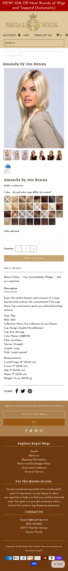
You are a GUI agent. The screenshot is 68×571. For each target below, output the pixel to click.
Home (6, 52)
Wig (14, 52)
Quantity (8, 249)
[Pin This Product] (30, 391)
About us (34, 455)
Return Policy (11, 277)
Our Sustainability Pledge (38, 277)
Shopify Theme (40, 546)
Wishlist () (43, 35)
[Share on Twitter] (23, 391)
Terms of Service (34, 472)
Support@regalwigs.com (34, 520)
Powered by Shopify (34, 551)
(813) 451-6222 (34, 524)
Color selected (11, 231)
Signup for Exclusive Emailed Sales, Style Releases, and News (34, 406)
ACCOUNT (10, 35)
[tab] (10, 289)
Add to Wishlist (13, 268)
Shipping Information (34, 460)
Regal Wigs (28, 546)
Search (34, 451)
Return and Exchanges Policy (33, 463)
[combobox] (34, 43)
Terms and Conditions (34, 468)
